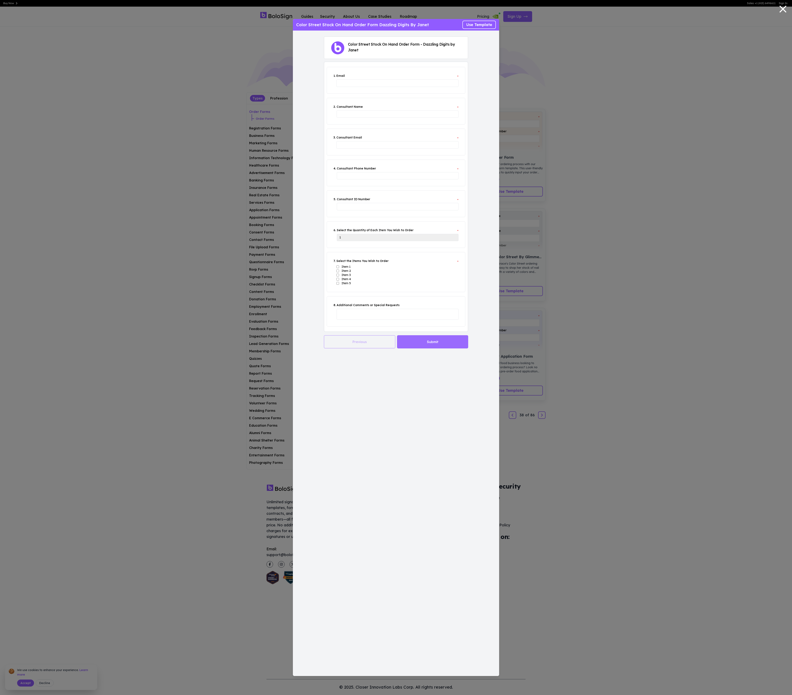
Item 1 (346, 267)
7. (335, 261)
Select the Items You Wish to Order (362, 261)
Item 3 (346, 275)
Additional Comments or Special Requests (368, 305)
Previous (359, 342)
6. (335, 230)
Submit (432, 342)
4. (335, 168)
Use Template (479, 24)
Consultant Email (349, 137)
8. (335, 305)
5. (335, 199)
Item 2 (346, 271)
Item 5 (346, 283)
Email (340, 76)
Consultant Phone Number (356, 168)
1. (335, 76)
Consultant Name (350, 107)
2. (335, 107)
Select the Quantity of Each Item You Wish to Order (375, 230)
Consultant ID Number (353, 199)
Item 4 (346, 279)
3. (335, 137)
